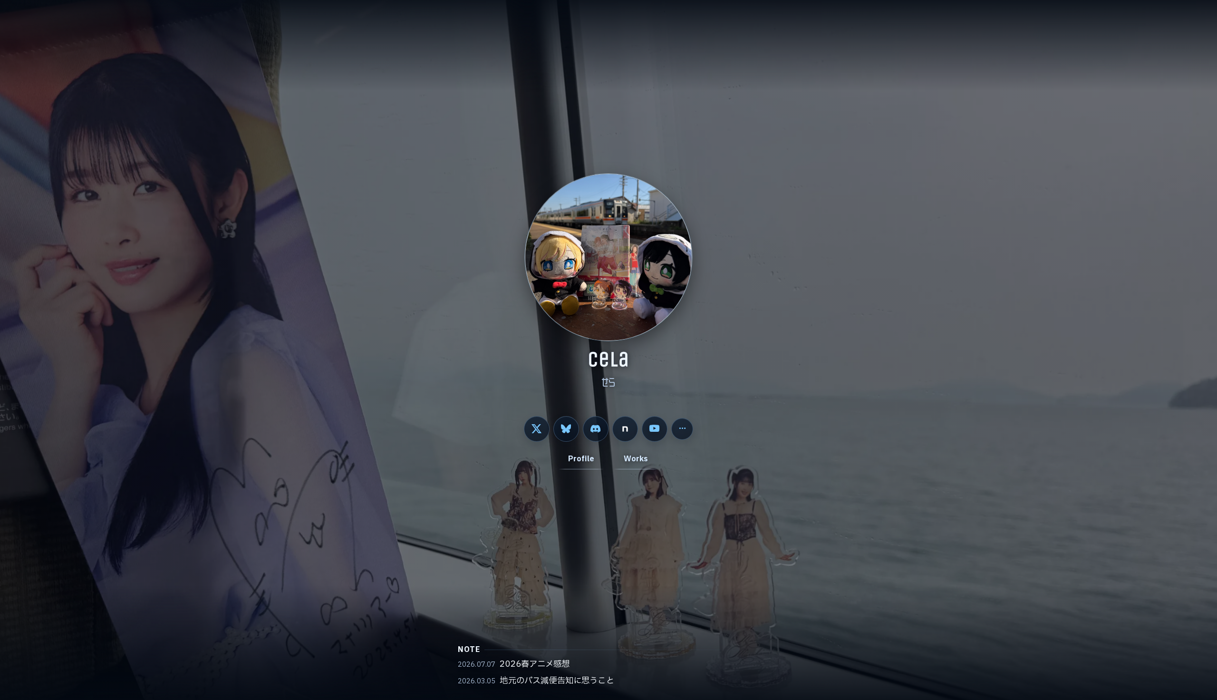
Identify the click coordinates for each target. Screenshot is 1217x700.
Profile (581, 459)
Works (636, 459)
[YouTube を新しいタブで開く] (654, 429)
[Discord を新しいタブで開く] (595, 429)
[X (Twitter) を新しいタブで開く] (537, 429)
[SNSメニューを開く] (682, 429)
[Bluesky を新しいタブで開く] (566, 429)
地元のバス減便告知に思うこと (557, 681)
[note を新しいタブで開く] (625, 429)
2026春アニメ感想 (535, 664)
